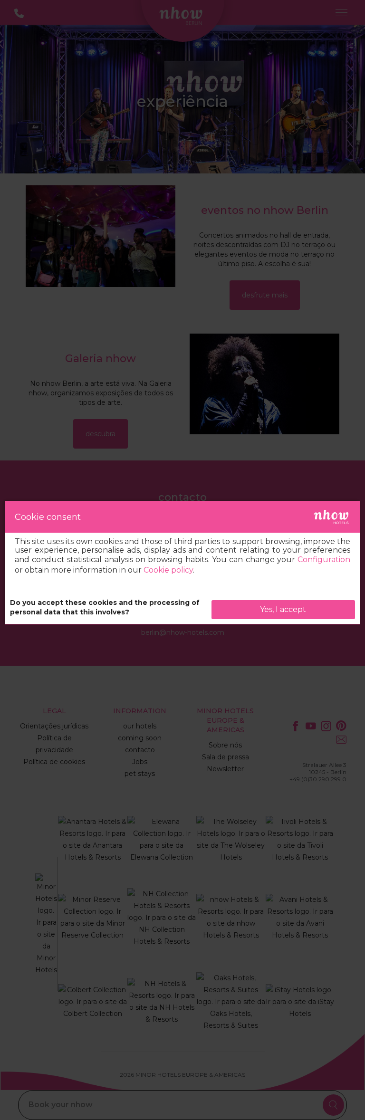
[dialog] (182, 562)
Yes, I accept (283, 609)
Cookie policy (168, 569)
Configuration (324, 559)
